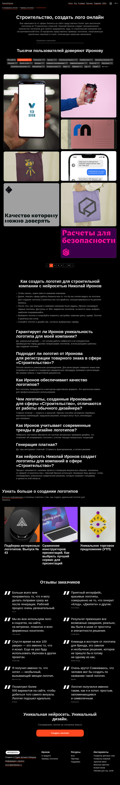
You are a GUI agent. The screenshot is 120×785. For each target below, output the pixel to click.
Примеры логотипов (49, 759)
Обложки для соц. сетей (103, 771)
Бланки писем (99, 768)
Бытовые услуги (52, 66)
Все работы (11, 60)
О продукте (46, 756)
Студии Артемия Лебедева (25, 757)
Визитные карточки (101, 765)
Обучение (11, 63)
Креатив (50, 60)
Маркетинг (75, 66)
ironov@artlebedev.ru (13, 765)
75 (69, 265)
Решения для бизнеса (66, 60)
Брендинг (38, 63)
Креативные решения (102, 60)
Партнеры (75, 759)
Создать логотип (60, 733)
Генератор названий (102, 759)
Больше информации (12, 497)
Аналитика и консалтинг (19, 66)
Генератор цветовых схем (104, 756)
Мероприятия (37, 66)
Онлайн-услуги (85, 60)
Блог (73, 756)
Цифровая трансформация (56, 63)
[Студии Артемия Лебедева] (20, 752)
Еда (86, 66)
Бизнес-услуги (24, 63)
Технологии (37, 60)
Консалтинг (105, 63)
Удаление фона (100, 762)
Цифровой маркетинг (77, 63)
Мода (65, 66)
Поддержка (75, 762)
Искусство (93, 63)
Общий (95, 66)
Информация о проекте (14, 761)
